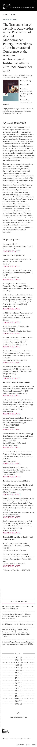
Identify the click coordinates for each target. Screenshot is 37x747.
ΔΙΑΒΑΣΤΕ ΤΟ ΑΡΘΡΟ (11, 251)
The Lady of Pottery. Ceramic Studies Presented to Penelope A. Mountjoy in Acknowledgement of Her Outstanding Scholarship (15, 633)
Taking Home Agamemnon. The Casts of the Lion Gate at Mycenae (17, 607)
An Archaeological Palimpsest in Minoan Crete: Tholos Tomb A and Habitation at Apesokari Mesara (16, 616)
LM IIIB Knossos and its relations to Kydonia (17, 624)
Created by (31, 745)
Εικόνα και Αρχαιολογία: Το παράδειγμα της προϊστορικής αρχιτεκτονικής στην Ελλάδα (18, 643)
